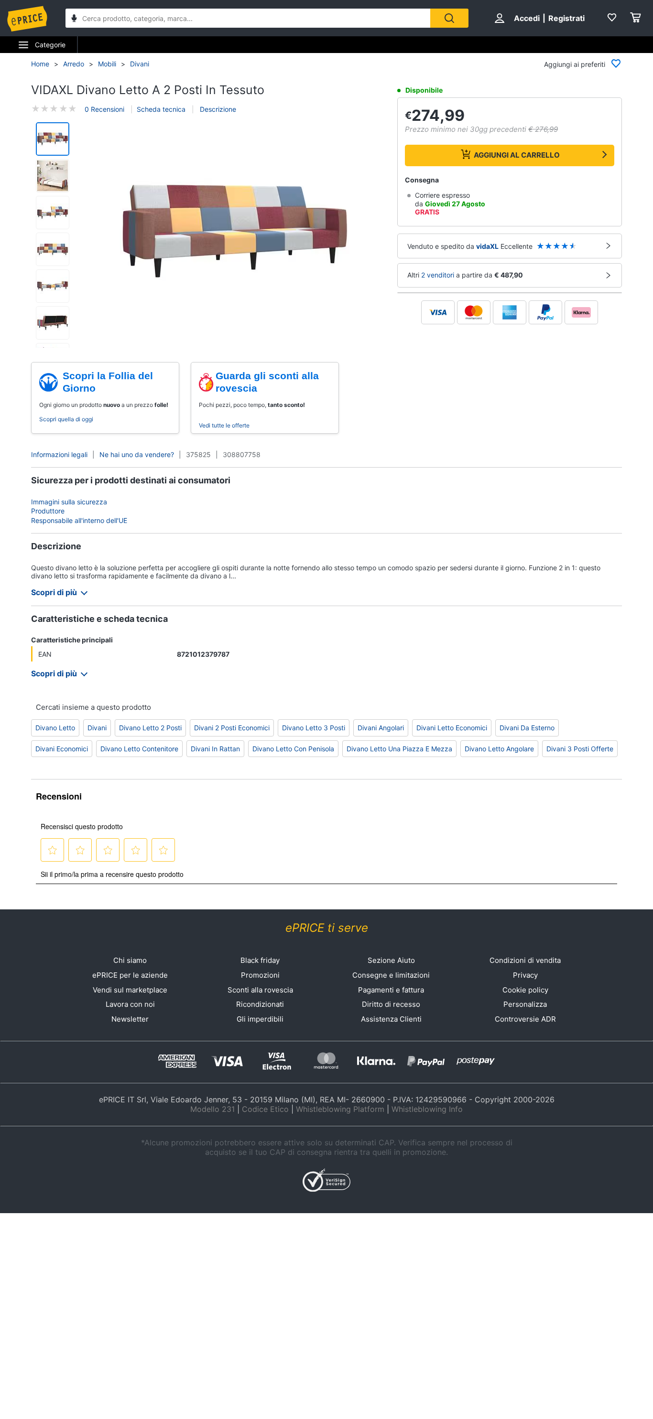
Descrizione (217, 109)
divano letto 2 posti (150, 728)
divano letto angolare (499, 749)
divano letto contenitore (139, 749)
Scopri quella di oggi (66, 419)
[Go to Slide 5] (52, 286)
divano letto (55, 728)
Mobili (107, 64)
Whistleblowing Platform (340, 1109)
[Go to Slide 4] (52, 249)
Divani (139, 64)
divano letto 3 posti (313, 728)
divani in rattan (215, 749)
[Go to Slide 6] (52, 323)
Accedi (527, 18)
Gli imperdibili (260, 1019)
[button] (235, 232)
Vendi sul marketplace (130, 989)
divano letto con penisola (293, 749)
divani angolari (381, 728)
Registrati (566, 18)
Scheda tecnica (161, 109)
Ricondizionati (260, 1004)
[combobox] (247, 18)
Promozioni (260, 975)
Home (40, 64)
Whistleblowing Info (427, 1109)
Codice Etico (265, 1109)
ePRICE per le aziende (130, 975)
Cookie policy (525, 989)
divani (97, 728)
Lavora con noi (130, 1004)
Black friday (260, 960)
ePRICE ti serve (326, 928)
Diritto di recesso (391, 1004)
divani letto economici (451, 728)
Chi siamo (130, 960)
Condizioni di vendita (525, 960)
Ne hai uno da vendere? (136, 454)
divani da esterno (527, 728)
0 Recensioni (104, 109)
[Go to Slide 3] (52, 212)
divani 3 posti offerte (579, 749)
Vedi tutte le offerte (224, 425)
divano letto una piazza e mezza (399, 749)
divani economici (61, 749)
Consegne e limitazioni (391, 975)
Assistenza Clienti (391, 1019)
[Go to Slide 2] (52, 175)
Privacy (525, 975)
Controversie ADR (525, 1019)
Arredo (73, 64)
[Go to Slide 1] (52, 139)
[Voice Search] (74, 19)
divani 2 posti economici (232, 728)
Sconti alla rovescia (260, 989)
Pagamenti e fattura (391, 989)
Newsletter (130, 1019)
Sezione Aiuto (391, 960)
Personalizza (525, 1004)
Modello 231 (212, 1109)
